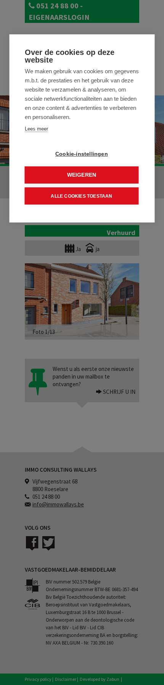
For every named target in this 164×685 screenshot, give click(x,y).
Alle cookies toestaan (81, 196)
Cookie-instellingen (81, 154)
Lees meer (36, 129)
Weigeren (81, 175)
